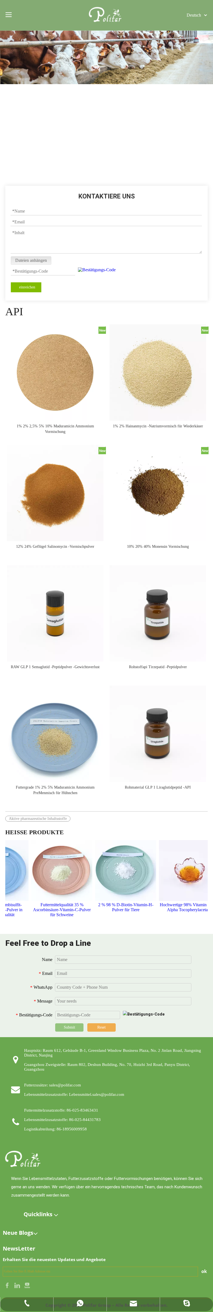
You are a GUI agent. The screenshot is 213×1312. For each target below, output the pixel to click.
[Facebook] (8, 1284)
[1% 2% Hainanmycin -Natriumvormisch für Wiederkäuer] (158, 372)
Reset (101, 1027)
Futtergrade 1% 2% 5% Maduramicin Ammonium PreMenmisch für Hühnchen (55, 790)
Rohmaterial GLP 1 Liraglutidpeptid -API (158, 787)
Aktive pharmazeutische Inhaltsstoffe (38, 819)
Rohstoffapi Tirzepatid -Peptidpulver (158, 667)
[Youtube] (27, 1284)
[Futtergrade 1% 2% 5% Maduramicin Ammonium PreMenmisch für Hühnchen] (55, 733)
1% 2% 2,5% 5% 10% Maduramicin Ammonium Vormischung (55, 429)
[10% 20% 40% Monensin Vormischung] (158, 492)
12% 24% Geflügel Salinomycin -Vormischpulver (55, 546)
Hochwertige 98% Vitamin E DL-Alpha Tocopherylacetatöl (182, 907)
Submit (69, 1027)
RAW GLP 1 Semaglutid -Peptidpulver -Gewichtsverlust (55, 667)
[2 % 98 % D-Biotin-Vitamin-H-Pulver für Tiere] (118, 870)
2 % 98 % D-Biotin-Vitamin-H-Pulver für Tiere (118, 907)
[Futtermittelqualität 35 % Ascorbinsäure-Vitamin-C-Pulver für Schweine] (54, 870)
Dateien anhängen (31, 260)
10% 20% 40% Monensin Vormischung (158, 546)
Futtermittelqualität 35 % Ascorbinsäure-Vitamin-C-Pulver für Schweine (54, 909)
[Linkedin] (18, 1284)
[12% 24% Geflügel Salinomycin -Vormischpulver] (55, 492)
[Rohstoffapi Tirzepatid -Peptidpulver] (158, 613)
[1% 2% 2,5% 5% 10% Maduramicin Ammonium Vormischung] (55, 372)
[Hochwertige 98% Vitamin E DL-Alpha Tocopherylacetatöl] (182, 870)
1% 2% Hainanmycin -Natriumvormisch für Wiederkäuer (158, 426)
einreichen (27, 287)
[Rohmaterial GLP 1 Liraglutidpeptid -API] (158, 733)
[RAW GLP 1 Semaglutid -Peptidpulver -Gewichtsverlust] (55, 613)
